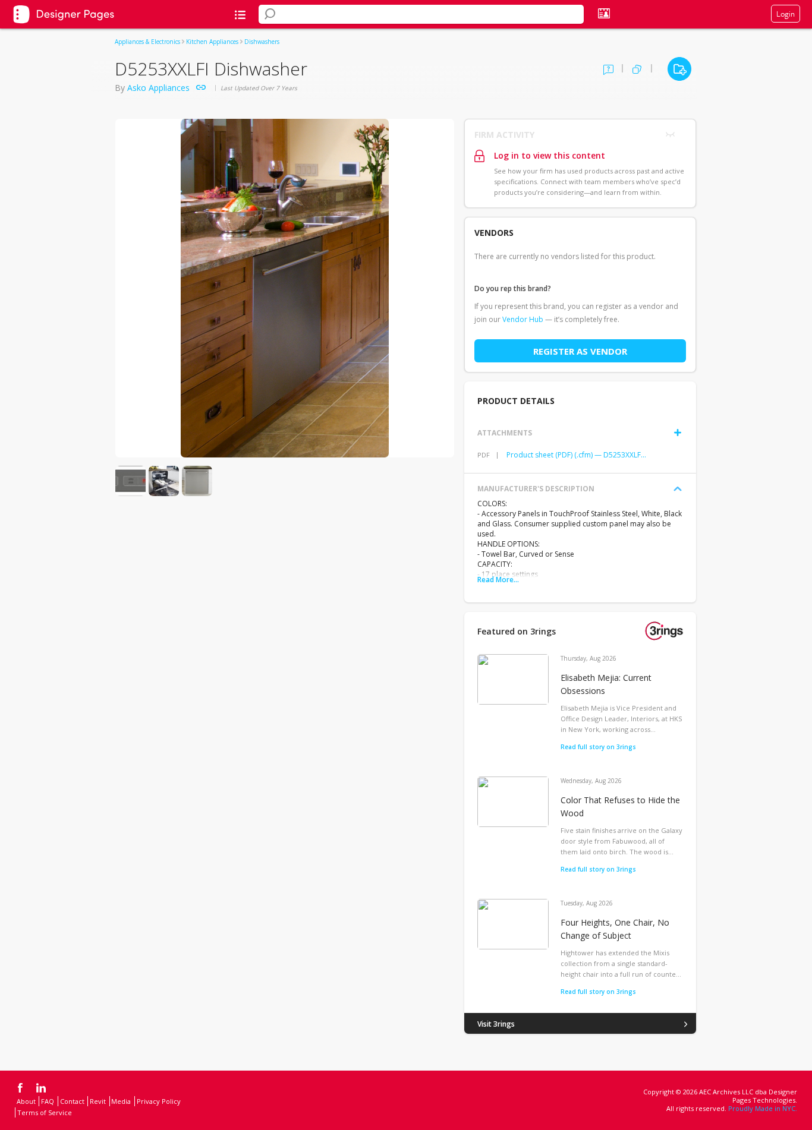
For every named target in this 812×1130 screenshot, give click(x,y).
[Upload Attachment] (677, 432)
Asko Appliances (158, 87)
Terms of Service (44, 1112)
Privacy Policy (159, 1101)
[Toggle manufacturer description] (677, 489)
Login (785, 14)
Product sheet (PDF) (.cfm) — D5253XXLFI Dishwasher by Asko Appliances (576, 455)
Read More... (498, 580)
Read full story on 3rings (598, 747)
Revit (98, 1101)
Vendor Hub (522, 319)
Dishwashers (261, 41)
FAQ (47, 1101)
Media (121, 1101)
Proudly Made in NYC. (762, 1108)
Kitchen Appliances (212, 41)
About (26, 1101)
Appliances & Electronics (147, 41)
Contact (72, 1101)
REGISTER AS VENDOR (580, 351)
